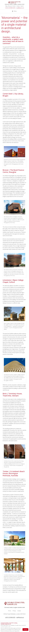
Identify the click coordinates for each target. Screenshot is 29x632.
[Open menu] (14, 11)
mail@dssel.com (20, 8)
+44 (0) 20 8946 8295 (10, 8)
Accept (25, 629)
